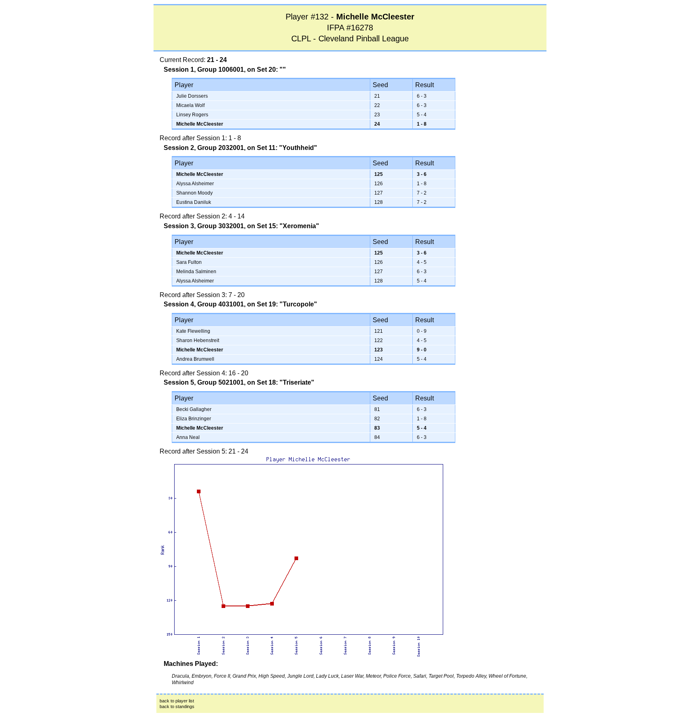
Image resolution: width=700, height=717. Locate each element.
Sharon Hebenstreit (197, 340)
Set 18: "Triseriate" (285, 382)
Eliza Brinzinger (193, 419)
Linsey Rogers (192, 115)
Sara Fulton (189, 262)
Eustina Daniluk (193, 202)
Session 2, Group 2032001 (204, 147)
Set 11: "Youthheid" (287, 147)
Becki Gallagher (193, 409)
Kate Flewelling (193, 331)
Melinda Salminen (196, 271)
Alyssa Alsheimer (195, 183)
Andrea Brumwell (195, 359)
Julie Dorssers (192, 96)
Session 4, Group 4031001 (204, 304)
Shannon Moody (194, 193)
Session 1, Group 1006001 (204, 69)
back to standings (177, 706)
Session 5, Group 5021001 (204, 382)
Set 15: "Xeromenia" (288, 226)
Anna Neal (188, 437)
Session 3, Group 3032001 (204, 226)
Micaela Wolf (190, 105)
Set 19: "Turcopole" (287, 304)
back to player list (177, 700)
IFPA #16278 (350, 27)
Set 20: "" (271, 69)
